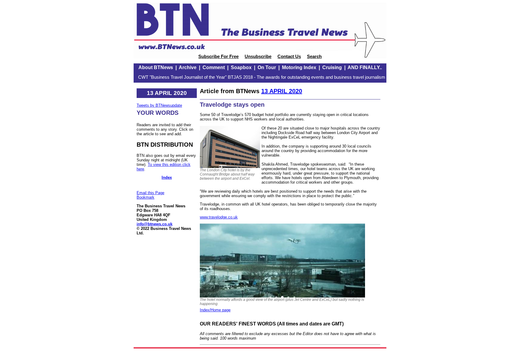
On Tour (267, 67)
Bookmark (145, 197)
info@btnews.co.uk (154, 224)
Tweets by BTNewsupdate (159, 105)
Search (314, 56)
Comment (214, 67)
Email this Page (150, 193)
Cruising (332, 67)
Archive (188, 67)
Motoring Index (299, 67)
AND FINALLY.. (365, 67)
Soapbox (241, 67)
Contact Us (289, 56)
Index (167, 177)
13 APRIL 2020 (281, 91)
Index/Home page (215, 310)
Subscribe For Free (218, 56)
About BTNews (155, 67)
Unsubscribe (258, 56)
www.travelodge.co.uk (219, 217)
